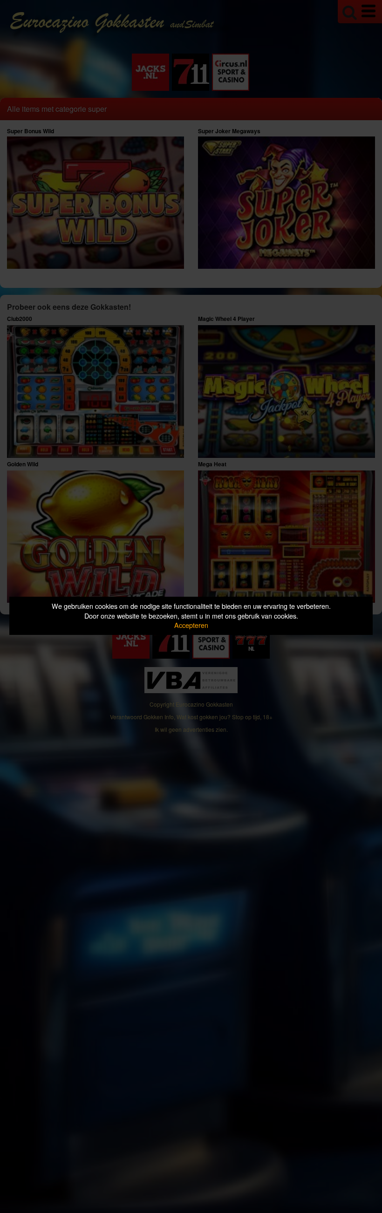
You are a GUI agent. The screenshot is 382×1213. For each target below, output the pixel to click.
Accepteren (191, 625)
